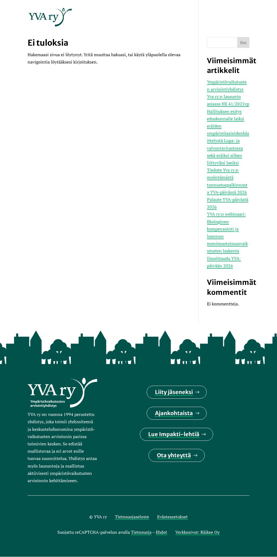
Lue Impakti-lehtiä (173, 434)
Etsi (243, 42)
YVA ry (95, 11)
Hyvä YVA (214, 11)
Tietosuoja (141, 532)
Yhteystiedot (78, 24)
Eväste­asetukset (172, 517)
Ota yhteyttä (174, 455)
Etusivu (71, 11)
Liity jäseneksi (174, 392)
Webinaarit (182, 11)
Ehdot (161, 532)
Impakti (119, 11)
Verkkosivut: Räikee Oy (197, 532)
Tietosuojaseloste (132, 517)
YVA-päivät (149, 11)
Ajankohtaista (174, 413)
